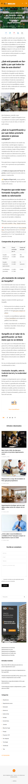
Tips (4, 749)
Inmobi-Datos (6, 721)
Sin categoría (6, 738)
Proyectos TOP (6, 735)
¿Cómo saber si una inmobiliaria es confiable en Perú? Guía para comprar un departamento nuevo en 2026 (13, 535)
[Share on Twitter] (10, 32)
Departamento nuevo (8, 703)
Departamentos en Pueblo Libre (9, 653)
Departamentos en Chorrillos (8, 655)
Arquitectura (6, 699)
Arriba (14, 781)
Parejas (4, 731)
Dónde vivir (5, 710)
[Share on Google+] (12, 417)
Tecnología (5, 742)
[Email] (22, 32)
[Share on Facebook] (6, 32)
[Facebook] (14, 770)
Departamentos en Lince (7, 649)
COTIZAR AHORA (5, 755)
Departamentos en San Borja (8, 647)
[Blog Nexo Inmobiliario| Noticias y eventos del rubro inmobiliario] (9, 3)
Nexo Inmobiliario (10, 26)
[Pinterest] (14, 32)
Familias (5, 717)
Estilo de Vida (6, 714)
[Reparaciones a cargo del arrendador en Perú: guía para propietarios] (14, 468)
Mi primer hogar (6, 728)
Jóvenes (5, 724)
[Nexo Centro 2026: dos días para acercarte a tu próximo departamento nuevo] (14, 439)
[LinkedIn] (18, 32)
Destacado (5, 706)
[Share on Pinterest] (15, 417)
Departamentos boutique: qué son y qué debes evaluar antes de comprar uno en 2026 (13, 507)
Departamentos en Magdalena (8, 651)
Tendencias (5, 745)
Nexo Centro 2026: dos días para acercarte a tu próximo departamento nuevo (13, 452)
